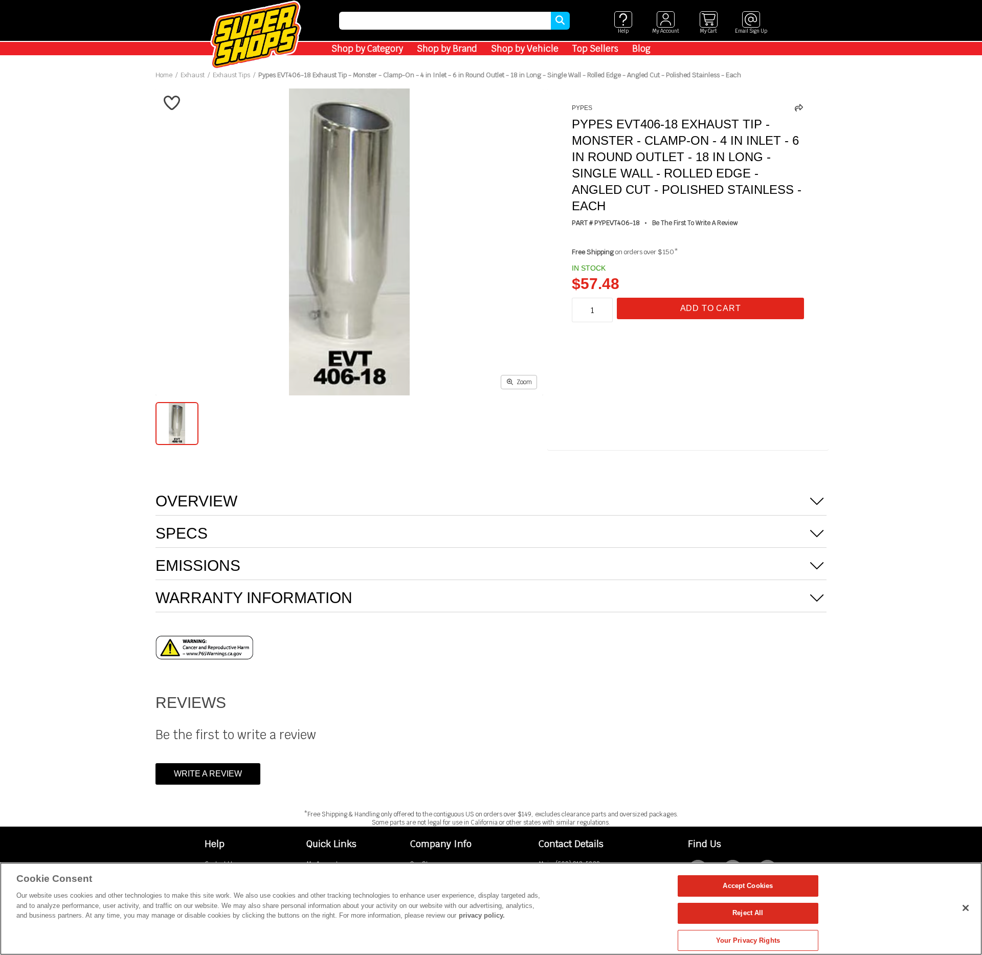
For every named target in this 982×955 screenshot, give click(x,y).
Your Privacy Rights (748, 940)
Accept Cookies (748, 886)
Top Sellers (595, 48)
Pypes (582, 108)
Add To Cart (710, 308)
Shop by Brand (447, 48)
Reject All (747, 913)
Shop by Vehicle (525, 48)
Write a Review (208, 773)
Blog (641, 48)
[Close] (965, 908)
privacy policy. (482, 915)
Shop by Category (367, 48)
